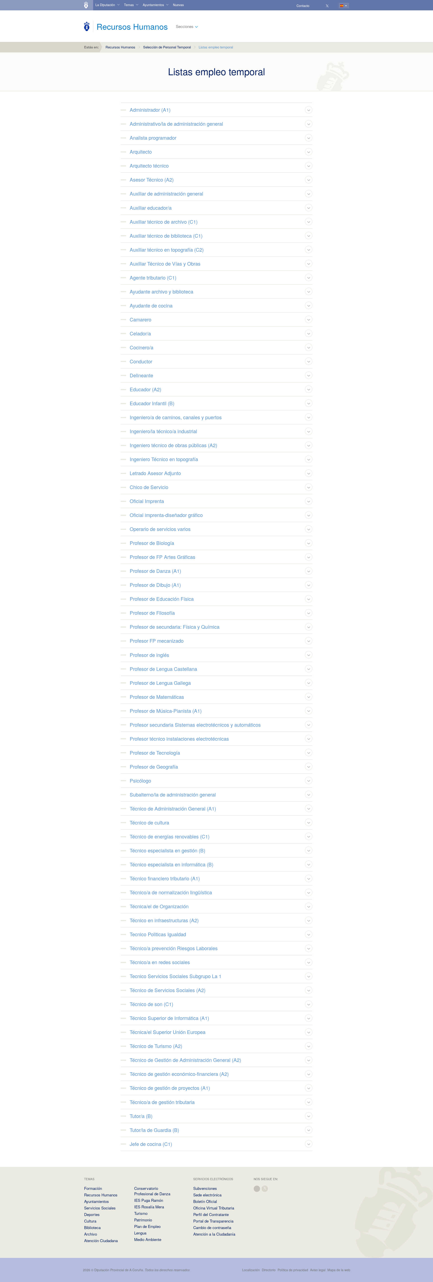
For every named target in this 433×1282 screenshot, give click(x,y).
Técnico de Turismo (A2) (156, 1045)
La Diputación (105, 4)
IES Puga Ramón (148, 1200)
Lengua (140, 1233)
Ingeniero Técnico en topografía (164, 458)
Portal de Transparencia (213, 1221)
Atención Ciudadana (101, 1240)
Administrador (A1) (150, 109)
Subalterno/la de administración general (173, 794)
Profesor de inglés (149, 654)
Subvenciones (205, 1188)
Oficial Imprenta (147, 500)
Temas (129, 4)
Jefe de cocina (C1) (151, 1143)
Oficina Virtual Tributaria (213, 1208)
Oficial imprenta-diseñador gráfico (166, 514)
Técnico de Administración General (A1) (173, 808)
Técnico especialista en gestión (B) (167, 850)
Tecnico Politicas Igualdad (158, 934)
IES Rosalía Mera (149, 1206)
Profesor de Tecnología (155, 752)
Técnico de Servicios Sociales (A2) (167, 989)
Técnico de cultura (149, 822)
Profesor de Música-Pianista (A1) (166, 710)
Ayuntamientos (153, 4)
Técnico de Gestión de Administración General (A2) (185, 1059)
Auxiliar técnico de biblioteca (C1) (166, 235)
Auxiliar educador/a (151, 207)
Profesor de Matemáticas (157, 696)
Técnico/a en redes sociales (160, 962)
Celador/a (140, 333)
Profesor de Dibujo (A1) (155, 584)
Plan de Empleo (147, 1226)
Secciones (184, 26)
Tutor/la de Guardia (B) (154, 1129)
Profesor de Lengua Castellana (163, 668)
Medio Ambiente (147, 1239)
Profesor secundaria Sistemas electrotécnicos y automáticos (195, 724)
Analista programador (153, 137)
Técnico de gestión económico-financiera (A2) (179, 1073)
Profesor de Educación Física (162, 598)
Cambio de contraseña (212, 1227)
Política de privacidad (293, 1270)
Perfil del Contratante (211, 1214)
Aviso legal (317, 1270)
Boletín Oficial (205, 1201)
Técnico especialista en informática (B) (171, 864)
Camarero (140, 319)
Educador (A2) (145, 389)
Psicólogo (140, 780)
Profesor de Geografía (154, 766)
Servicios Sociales (100, 1208)
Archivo (90, 1234)
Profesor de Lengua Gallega (160, 682)
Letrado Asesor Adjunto (155, 472)
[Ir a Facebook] (321, 6)
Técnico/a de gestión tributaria (162, 1101)
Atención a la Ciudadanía (214, 1234)
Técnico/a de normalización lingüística (171, 892)
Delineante (141, 375)
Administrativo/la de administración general (176, 123)
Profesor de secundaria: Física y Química (174, 626)
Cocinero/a (141, 347)
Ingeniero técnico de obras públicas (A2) (173, 445)
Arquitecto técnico (149, 165)
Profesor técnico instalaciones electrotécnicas (179, 738)
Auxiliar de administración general (166, 193)
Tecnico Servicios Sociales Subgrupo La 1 (175, 975)
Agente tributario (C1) (153, 277)
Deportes (92, 1214)
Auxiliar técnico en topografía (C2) (167, 249)
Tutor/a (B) (141, 1115)
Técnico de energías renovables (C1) (170, 836)
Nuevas (178, 4)
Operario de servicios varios (160, 528)
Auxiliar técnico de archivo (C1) (164, 221)
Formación (93, 1188)
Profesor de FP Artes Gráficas (162, 556)
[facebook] (257, 1188)
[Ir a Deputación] (88, 5)
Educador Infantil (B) (152, 403)
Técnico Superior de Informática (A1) (169, 1017)
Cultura (90, 1221)
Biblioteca (92, 1227)
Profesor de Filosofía (152, 612)
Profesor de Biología (152, 542)
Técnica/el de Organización (159, 906)
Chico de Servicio (149, 486)
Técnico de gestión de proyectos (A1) (170, 1087)
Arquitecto (141, 151)
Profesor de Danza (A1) (155, 570)
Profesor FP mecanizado (157, 640)
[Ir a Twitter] (327, 6)
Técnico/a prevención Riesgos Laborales (174, 948)
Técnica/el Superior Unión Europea (167, 1031)
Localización (251, 1270)
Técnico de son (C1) (151, 1003)
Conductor (141, 361)
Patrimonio (143, 1220)
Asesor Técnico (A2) (152, 179)
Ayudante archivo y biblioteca (161, 291)
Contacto (303, 6)
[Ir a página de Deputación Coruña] (87, 26)
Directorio (269, 1270)
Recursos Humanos (120, 47)
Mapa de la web (338, 1270)
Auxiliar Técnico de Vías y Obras (165, 263)
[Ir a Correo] (314, 6)
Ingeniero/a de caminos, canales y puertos (176, 417)
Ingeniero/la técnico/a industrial (163, 431)
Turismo (140, 1213)
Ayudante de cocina (151, 305)
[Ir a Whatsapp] (333, 6)
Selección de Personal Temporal (167, 47)
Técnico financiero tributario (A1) (165, 878)
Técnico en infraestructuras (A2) (164, 920)
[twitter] (265, 1188)
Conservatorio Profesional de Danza (152, 1190)
